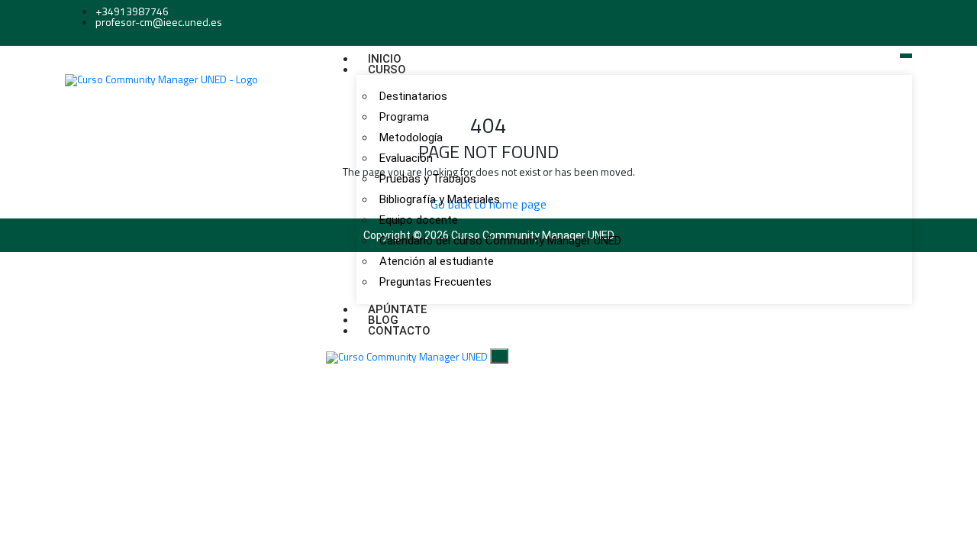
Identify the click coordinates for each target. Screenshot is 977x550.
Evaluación (406, 158)
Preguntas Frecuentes (435, 282)
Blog (383, 320)
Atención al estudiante (436, 261)
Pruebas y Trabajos (427, 179)
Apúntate (397, 309)
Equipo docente (418, 220)
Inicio (384, 59)
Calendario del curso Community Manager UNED (500, 240)
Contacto (399, 331)
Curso (387, 69)
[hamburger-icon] (906, 55)
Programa (404, 117)
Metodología (411, 137)
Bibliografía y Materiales (439, 199)
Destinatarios (413, 96)
